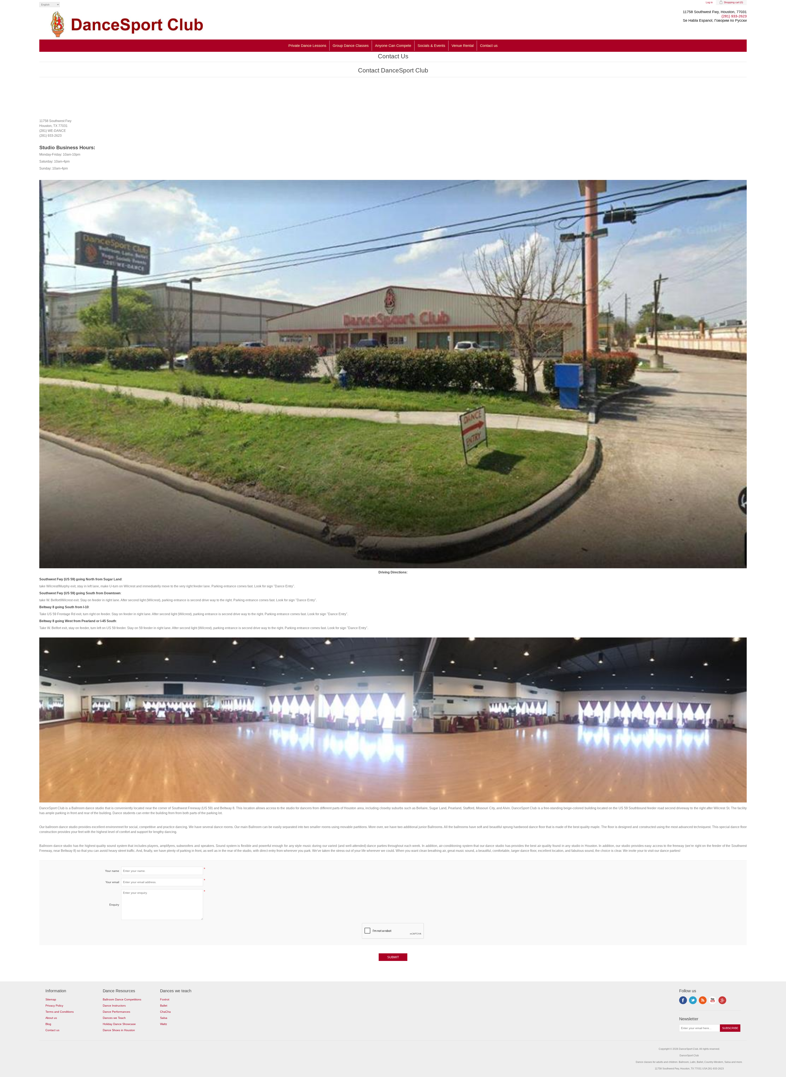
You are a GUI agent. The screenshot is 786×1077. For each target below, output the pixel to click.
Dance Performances (116, 1011)
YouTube (712, 1000)
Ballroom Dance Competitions (122, 999)
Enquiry (114, 904)
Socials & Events (431, 46)
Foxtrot (164, 999)
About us (51, 1017)
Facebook (683, 1000)
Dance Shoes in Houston (119, 1030)
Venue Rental (463, 46)
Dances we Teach (114, 1017)
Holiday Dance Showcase (119, 1024)
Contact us (489, 46)
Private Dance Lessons (307, 46)
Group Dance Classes (351, 46)
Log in (709, 2)
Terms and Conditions (59, 1011)
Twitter (693, 1000)
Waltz (163, 1024)
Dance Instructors (114, 1005)
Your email (112, 882)
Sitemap (50, 999)
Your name (112, 870)
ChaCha (165, 1011)
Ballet (163, 1005)
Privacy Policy (54, 1005)
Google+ (722, 1000)
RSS (703, 1000)
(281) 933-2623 (734, 16)
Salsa (163, 1017)
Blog (48, 1024)
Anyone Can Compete (393, 46)
